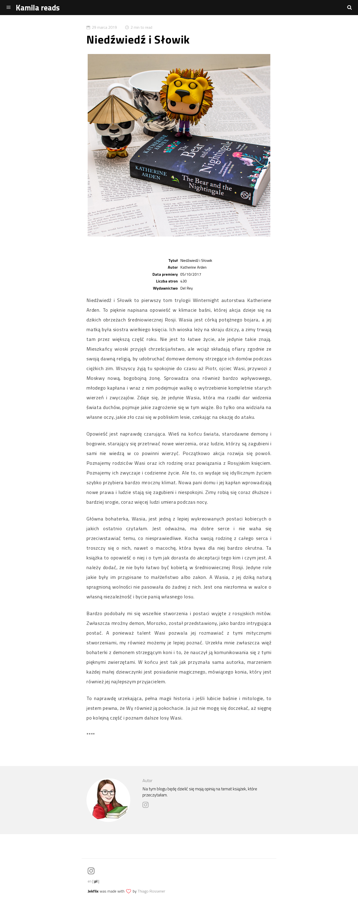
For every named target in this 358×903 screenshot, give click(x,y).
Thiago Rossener (151, 891)
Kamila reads (38, 7)
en (90, 881)
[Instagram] (146, 806)
